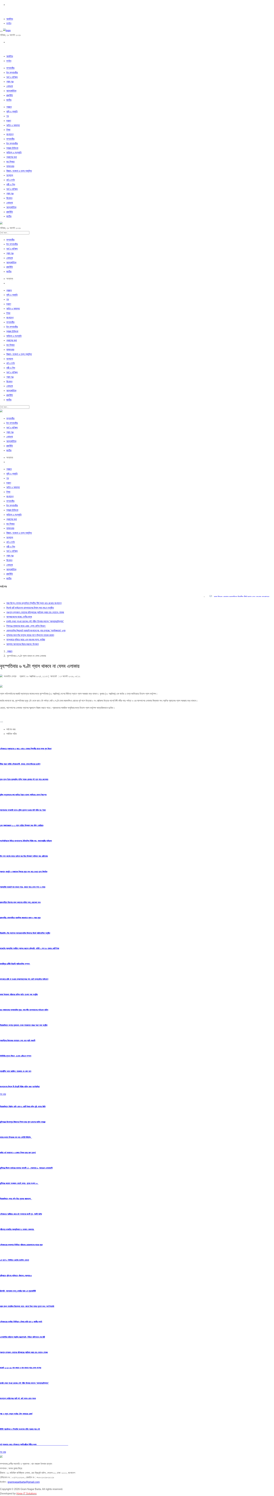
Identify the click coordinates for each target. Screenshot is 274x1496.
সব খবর (3, 1094)
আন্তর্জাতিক (11, 90)
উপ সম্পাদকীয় (12, 72)
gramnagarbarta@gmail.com (24, 1482)
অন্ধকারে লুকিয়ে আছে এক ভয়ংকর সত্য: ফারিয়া (25, 639)
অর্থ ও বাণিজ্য (12, 77)
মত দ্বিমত (10, 161)
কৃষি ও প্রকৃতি (12, 111)
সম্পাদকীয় (10, 68)
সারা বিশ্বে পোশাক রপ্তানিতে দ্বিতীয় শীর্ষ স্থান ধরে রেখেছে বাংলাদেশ (228, 596)
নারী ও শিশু (10, 184)
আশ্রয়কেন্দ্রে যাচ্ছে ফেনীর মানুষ (19, 616)
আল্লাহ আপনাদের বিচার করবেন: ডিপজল (22, 644)
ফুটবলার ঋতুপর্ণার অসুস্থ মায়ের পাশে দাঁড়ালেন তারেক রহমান (30, 635)
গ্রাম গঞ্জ (9, 81)
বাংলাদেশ (9, 134)
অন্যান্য (9, 175)
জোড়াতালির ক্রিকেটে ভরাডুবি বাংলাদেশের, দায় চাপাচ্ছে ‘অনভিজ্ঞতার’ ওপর (35, 630)
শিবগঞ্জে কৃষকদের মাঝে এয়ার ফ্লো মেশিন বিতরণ (26, 626)
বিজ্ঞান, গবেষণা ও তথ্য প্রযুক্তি (19, 171)
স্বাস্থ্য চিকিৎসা (12, 148)
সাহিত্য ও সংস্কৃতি (14, 152)
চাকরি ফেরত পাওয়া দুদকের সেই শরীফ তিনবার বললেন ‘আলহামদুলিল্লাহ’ (35, 621)
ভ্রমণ (8, 120)
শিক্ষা (8, 129)
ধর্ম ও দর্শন (10, 180)
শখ (7, 116)
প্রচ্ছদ (9, 107)
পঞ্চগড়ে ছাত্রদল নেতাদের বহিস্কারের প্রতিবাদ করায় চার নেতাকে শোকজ (35, 612)
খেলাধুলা (9, 86)
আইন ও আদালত (13, 125)
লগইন (8, 23)
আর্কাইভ (9, 19)
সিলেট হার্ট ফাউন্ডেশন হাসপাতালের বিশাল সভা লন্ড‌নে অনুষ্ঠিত (30, 607)
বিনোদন (9, 198)
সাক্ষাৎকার (10, 166)
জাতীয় (8, 100)
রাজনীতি (9, 95)
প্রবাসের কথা (11, 157)
